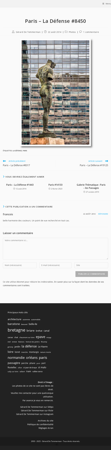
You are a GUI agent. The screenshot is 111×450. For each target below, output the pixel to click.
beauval (24, 324)
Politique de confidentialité (40, 424)
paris (25, 151)
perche (24, 363)
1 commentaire (91, 32)
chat (16, 337)
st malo (42, 367)
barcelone (14, 324)
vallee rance (37, 371)
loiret (17, 351)
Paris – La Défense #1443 (20, 184)
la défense (17, 151)
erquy (49, 337)
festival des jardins (33, 342)
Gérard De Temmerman (28, 32)
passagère (14, 363)
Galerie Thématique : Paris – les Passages (91, 186)
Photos (72, 32)
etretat (14, 342)
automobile (35, 319)
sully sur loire (13, 371)
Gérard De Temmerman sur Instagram (34, 414)
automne (26, 319)
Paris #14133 (55, 184)
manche (24, 352)
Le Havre (43, 346)
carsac (10, 337)
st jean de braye (30, 367)
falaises (21, 342)
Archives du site (45, 420)
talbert (22, 371)
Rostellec (12, 367)
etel (9, 341)
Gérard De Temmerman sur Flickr (37, 410)
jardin (17, 346)
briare (31, 330)
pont (38, 363)
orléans (32, 357)
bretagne (16, 330)
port (43, 363)
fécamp (44, 342)
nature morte (45, 352)
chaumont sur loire (27, 337)
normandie (16, 357)
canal (46, 330)
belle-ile (33, 324)
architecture (14, 319)
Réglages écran (46, 428)
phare (32, 363)
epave (40, 337)
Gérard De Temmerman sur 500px (36, 407)
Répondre (103, 214)
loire (10, 352)
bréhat (39, 330)
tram (28, 371)
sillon (20, 367)
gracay (10, 347)
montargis (34, 352)
